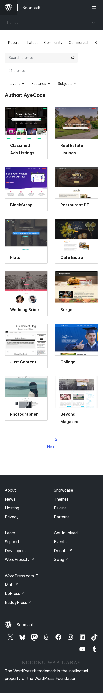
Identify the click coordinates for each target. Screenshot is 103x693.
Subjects (65, 83)
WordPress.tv (20, 559)
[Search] (73, 58)
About (10, 490)
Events (60, 541)
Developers (15, 550)
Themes (11, 22)
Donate (63, 550)
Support (12, 541)
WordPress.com (22, 575)
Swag (61, 559)
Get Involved (66, 532)
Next (51, 446)
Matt (12, 584)
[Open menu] (95, 7)
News (10, 499)
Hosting (12, 507)
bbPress (15, 593)
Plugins (60, 507)
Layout (14, 83)
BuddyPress (18, 602)
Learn (10, 532)
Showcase (63, 490)
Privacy (12, 516)
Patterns (62, 516)
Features (39, 83)
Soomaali (25, 624)
